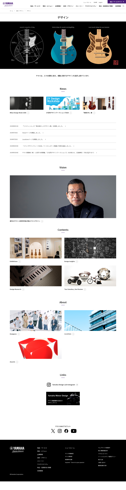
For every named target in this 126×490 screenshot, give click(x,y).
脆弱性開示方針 (102, 465)
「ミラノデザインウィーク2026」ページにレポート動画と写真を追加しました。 (47, 146)
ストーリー (40, 461)
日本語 (95, 2)
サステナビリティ (42, 464)
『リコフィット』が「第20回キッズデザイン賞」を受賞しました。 (43, 126)
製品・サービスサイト (116, 2)
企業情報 (40, 454)
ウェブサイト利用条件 (104, 448)
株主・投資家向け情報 (44, 467)
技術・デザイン (19, 11)
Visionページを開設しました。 (32, 133)
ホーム (11, 11)
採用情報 (118, 6)
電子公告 (100, 459)
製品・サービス (42, 448)
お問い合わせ (101, 462)
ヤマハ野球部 (68, 456)
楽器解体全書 (68, 459)
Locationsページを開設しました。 (33, 139)
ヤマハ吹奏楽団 (69, 453)
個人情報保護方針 (103, 450)
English (100, 2)
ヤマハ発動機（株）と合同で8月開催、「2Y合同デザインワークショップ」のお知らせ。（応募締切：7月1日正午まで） (58, 153)
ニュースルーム (87, 2)
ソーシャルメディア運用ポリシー (107, 456)
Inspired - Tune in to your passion (74, 462)
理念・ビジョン (42, 451)
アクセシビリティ (103, 453)
